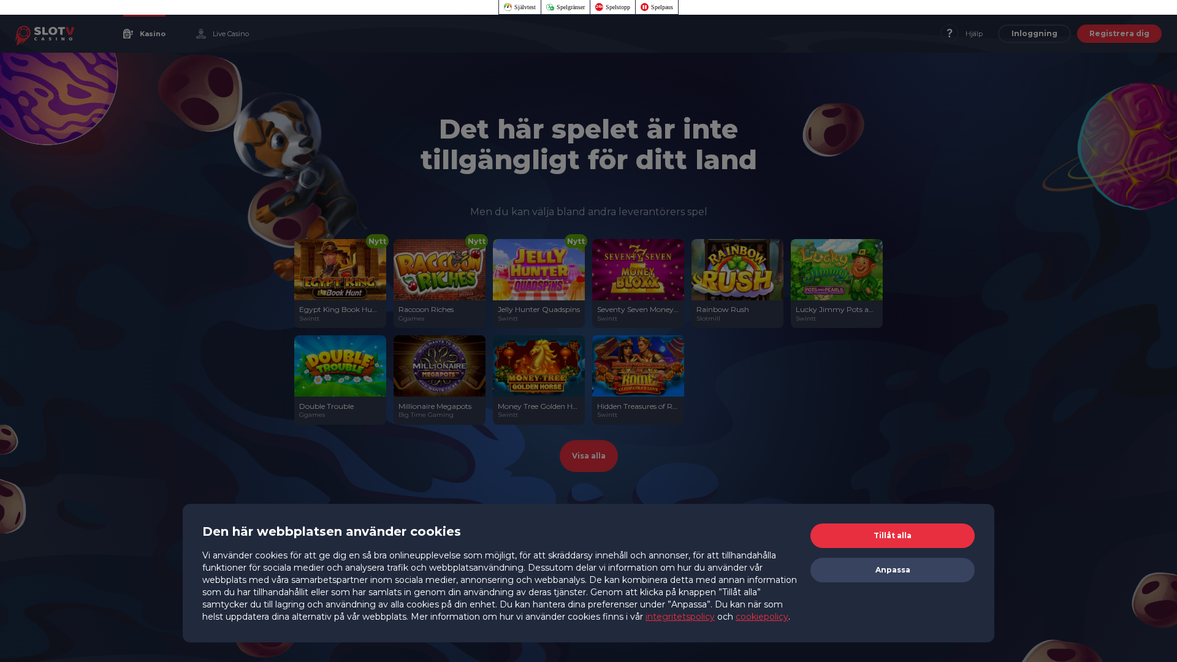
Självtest (525, 7)
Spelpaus (662, 7)
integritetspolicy (680, 616)
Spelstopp (618, 7)
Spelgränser (571, 7)
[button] (892, 535)
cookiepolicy (762, 616)
